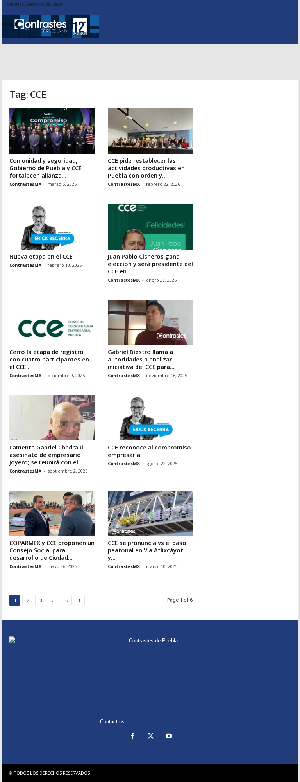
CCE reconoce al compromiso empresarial (149, 450)
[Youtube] (168, 737)
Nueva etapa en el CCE (41, 256)
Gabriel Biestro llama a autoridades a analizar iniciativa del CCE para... (141, 359)
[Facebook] (133, 737)
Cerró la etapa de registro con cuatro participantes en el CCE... (49, 359)
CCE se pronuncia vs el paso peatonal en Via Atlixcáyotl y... (147, 550)
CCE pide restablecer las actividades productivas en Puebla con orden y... (146, 167)
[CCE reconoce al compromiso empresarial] (150, 417)
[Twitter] (151, 737)
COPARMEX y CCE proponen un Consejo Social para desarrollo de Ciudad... (52, 550)
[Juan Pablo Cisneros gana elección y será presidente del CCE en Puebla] (150, 226)
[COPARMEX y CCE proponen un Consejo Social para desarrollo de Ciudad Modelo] (52, 513)
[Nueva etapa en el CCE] (52, 226)
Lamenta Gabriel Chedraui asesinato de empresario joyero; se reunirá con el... (46, 454)
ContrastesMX (25, 184)
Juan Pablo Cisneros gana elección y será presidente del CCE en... (150, 263)
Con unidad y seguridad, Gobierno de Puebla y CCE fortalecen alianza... (45, 167)
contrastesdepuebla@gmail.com (164, 721)
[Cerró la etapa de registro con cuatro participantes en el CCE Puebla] (52, 322)
